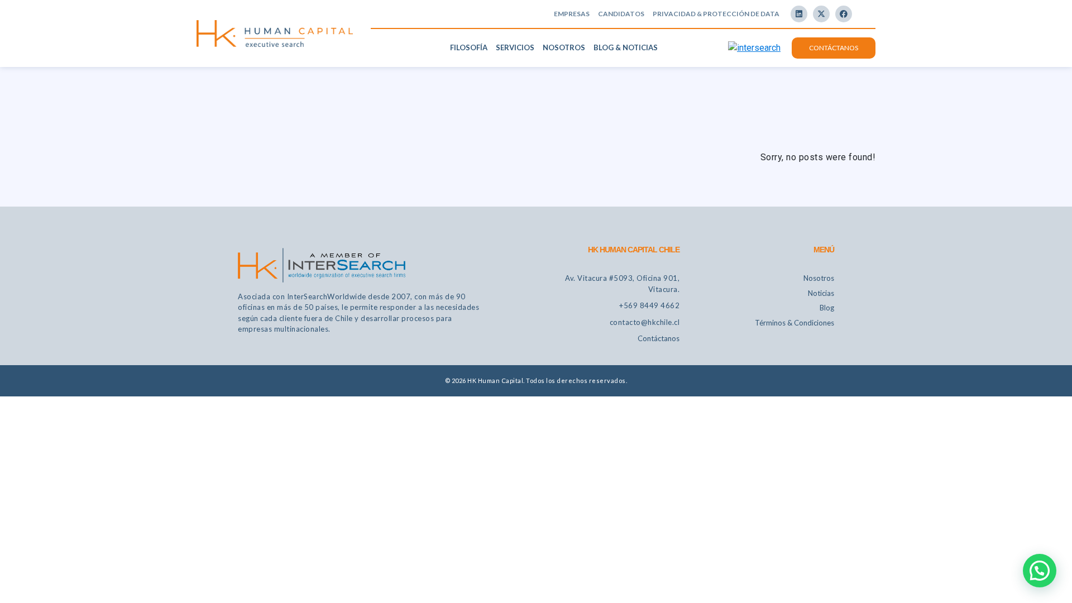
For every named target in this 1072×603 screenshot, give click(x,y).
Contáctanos (833, 48)
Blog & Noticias (626, 47)
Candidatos (621, 13)
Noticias (821, 293)
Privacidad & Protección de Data (716, 13)
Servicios (515, 47)
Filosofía (468, 47)
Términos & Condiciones (794, 322)
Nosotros (564, 47)
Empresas (572, 13)
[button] (1039, 570)
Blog (827, 307)
